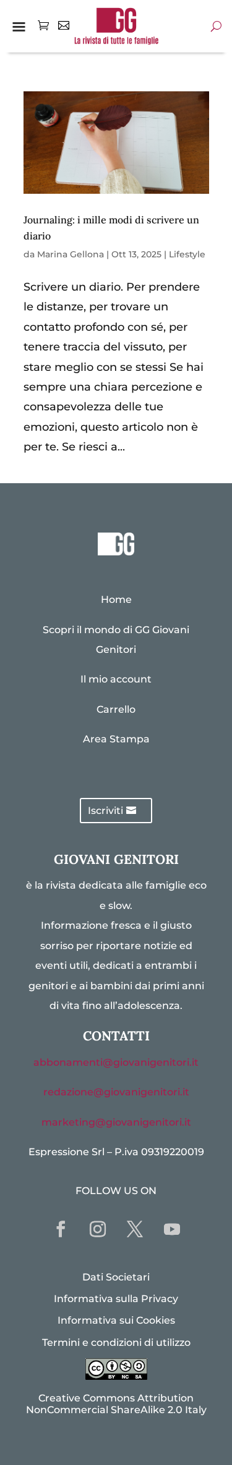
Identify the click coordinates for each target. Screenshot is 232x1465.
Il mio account (116, 679)
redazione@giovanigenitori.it (116, 1092)
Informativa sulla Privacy (116, 1299)
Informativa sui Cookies (116, 1320)
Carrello (116, 709)
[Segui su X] (135, 1229)
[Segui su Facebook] (61, 1229)
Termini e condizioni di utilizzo (116, 1342)
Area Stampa (116, 739)
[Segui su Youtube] (172, 1229)
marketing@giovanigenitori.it (116, 1122)
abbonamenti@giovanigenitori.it (116, 1062)
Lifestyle (187, 254)
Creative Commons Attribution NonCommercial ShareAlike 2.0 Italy (116, 1404)
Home (116, 599)
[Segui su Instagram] (98, 1229)
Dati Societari (116, 1277)
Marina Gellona (70, 254)
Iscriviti (105, 810)
